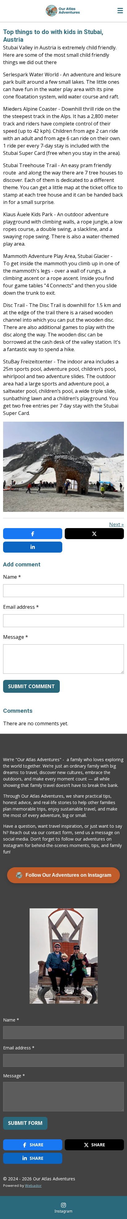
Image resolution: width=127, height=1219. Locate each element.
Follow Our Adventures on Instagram (68, 875)
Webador (33, 1185)
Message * (15, 637)
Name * (12, 576)
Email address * (21, 607)
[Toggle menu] (120, 10)
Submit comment (31, 686)
